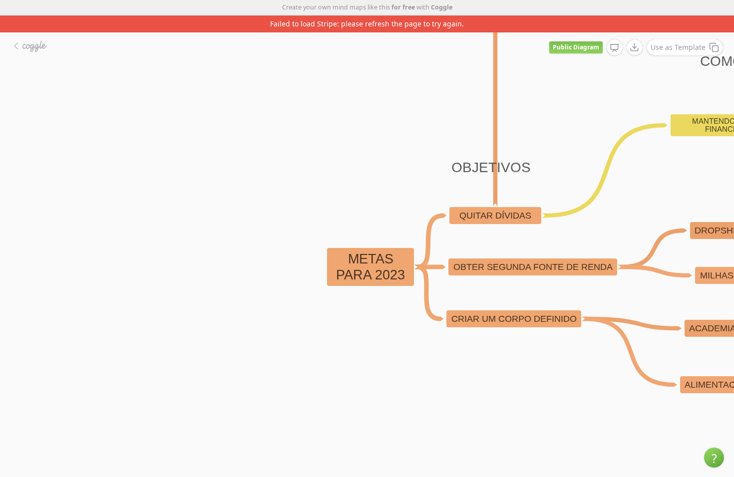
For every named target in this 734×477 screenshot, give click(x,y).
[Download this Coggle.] (635, 47)
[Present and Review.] (615, 48)
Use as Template (678, 47)
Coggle (441, 7)
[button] (714, 458)
